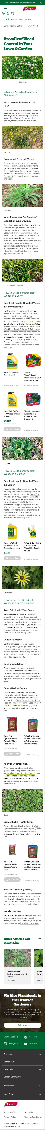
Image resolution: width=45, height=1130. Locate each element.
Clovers (15, 171)
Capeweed (8, 176)
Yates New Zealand (12, 1112)
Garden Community (12, 1077)
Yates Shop (8, 1094)
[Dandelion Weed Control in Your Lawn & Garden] (17, 958)
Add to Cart (14, 429)
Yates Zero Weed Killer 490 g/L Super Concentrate (22, 495)
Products (8, 1054)
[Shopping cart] (12, 13)
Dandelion (25, 168)
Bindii (17, 168)
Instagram (13, 1043)
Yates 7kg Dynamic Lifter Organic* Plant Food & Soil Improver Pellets (11, 740)
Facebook (33, 1037)
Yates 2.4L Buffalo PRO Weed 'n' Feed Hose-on (12, 414)
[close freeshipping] (40, 2)
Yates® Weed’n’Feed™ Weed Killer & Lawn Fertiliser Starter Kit (32, 377)
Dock (10, 179)
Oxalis (22, 171)
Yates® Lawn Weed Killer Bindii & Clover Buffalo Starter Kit (32, 415)
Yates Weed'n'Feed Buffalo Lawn (22, 325)
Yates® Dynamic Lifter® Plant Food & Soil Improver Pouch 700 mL (32, 740)
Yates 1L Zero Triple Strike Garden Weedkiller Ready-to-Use (32, 547)
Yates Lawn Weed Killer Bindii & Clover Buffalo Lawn (22, 327)
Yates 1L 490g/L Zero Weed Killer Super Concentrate (12, 545)
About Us (28, 1112)
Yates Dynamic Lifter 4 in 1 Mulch (20, 773)
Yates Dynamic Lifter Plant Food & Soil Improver (22, 701)
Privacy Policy (10, 1117)
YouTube (33, 1043)
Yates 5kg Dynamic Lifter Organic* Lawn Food (10, 866)
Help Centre (9, 1085)
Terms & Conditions (33, 1117)
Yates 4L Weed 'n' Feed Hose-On (11, 374)
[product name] (12, 361)
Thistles (27, 174)
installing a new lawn (29, 923)
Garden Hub (9, 1062)
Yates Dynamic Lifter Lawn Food (22, 827)
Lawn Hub (8, 1069)
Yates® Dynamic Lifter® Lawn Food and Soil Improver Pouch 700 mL (32, 866)
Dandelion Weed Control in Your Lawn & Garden (17, 974)
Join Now (22, 1025)
